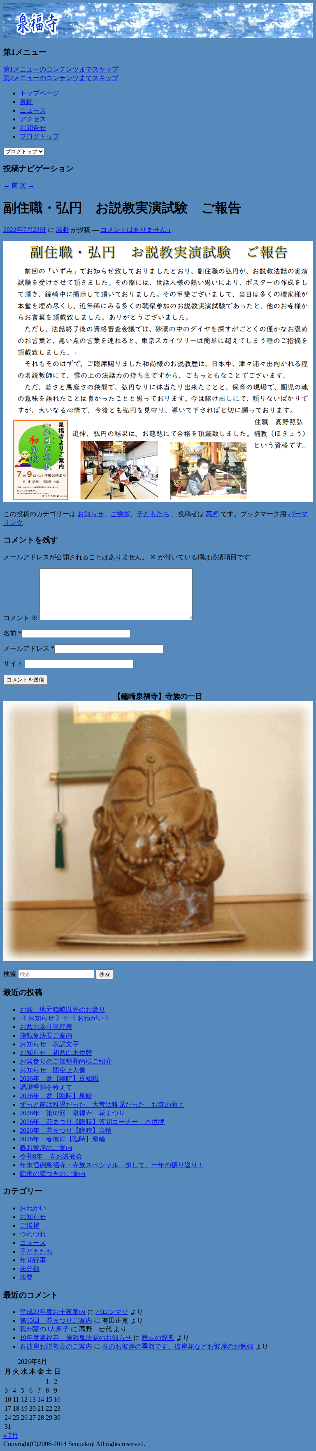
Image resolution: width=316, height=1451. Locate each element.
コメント (20, 617)
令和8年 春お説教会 (51, 1156)
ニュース (33, 110)
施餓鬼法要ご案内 (46, 1035)
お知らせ (90, 513)
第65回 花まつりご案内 (56, 1320)
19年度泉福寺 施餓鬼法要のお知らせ (76, 1337)
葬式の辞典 (158, 1337)
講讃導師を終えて (46, 1087)
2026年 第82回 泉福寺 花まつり (72, 1113)
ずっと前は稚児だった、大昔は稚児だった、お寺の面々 (102, 1104)
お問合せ (33, 127)
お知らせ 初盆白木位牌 (56, 1052)
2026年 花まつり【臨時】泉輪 (66, 1130)
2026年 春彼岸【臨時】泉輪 (62, 1139)
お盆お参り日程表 (46, 1026)
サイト (13, 663)
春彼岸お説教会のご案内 (56, 1346)
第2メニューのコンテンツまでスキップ (60, 77)
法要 (26, 1277)
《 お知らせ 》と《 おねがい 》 (66, 1018)
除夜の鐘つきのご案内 (53, 1173)
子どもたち (153, 513)
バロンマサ (111, 1311)
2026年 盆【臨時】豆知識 (59, 1078)
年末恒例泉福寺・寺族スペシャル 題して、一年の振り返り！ (112, 1164)
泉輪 (26, 101)
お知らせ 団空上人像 (53, 1069)
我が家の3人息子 (44, 1329)
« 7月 (10, 1435)
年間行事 (33, 1259)
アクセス (33, 119)
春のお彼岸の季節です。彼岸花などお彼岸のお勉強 (177, 1346)
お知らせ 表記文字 (49, 1044)
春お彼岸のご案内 (46, 1147)
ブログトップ (39, 136)
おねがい (33, 1208)
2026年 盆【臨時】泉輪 (56, 1095)
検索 (9, 973)
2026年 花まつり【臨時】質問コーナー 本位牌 (92, 1121)
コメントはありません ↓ (135, 229)
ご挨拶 (120, 513)
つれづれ (33, 1234)
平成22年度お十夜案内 (53, 1311)
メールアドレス (26, 648)
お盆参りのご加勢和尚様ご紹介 (66, 1061)
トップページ (39, 93)
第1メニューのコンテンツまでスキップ (60, 69)
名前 (9, 633)
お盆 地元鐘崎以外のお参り (62, 1009)
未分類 (30, 1268)
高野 (62, 229)
